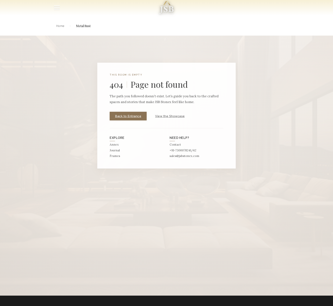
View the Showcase (170, 116)
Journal (115, 150)
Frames (115, 156)
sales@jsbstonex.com (184, 156)
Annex (114, 144)
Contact (175, 144)
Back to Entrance (128, 116)
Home (60, 26)
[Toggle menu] (57, 8)
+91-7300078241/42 (183, 150)
